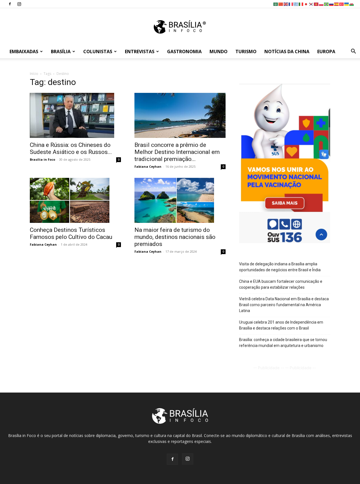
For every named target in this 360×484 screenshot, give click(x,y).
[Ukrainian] (346, 4)
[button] (353, 52)
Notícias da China (286, 51)
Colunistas (97, 51)
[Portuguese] (326, 4)
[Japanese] (306, 4)
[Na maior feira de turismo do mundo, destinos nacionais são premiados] (180, 200)
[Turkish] (341, 4)
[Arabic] (275, 4)
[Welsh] (351, 4)
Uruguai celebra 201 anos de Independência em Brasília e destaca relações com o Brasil (281, 325)
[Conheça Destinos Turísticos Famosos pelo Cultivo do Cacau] (75, 200)
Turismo (245, 51)
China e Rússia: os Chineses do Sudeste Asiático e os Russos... (71, 148)
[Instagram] (19, 4)
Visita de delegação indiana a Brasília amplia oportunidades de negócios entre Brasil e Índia (280, 267)
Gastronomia (184, 51)
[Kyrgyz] (316, 4)
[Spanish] (336, 4)
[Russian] (331, 4)
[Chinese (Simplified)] (281, 4)
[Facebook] (10, 4)
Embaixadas (24, 51)
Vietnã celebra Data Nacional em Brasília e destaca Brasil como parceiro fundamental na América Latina (284, 305)
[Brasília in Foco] (180, 27)
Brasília (61, 51)
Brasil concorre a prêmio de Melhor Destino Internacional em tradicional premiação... (177, 152)
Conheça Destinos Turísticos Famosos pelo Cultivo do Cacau (71, 233)
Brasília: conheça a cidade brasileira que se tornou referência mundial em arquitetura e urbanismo (283, 342)
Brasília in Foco (42, 159)
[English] (286, 4)
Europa (326, 51)
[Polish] (321, 4)
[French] (291, 4)
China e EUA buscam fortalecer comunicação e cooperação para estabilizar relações (280, 284)
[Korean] (311, 4)
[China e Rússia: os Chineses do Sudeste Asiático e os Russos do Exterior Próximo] (75, 115)
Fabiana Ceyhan (147, 166)
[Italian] (301, 4)
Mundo (219, 51)
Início (34, 73)
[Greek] (296, 4)
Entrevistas (139, 51)
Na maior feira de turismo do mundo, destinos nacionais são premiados (174, 237)
